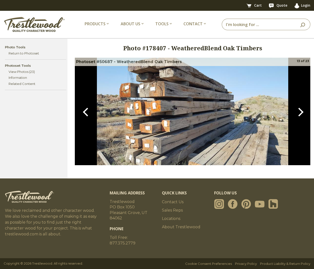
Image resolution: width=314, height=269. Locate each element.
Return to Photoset (24, 53)
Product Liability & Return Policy (285, 264)
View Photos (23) (22, 72)
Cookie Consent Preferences (208, 264)
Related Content (22, 84)
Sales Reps (172, 210)
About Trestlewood (181, 227)
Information (18, 78)
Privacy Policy (246, 264)
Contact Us (172, 202)
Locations (171, 218)
